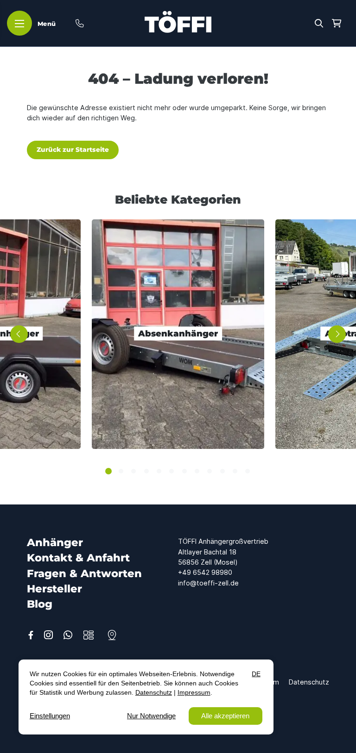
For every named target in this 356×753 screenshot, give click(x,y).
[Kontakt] (112, 635)
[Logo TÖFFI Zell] (178, 22)
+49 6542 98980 (205, 572)
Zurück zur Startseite (73, 149)
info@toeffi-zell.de (208, 583)
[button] (319, 22)
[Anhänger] (88, 635)
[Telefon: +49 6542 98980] (80, 23)
